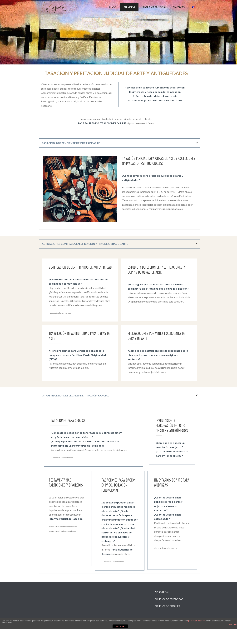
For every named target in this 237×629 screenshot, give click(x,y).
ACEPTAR (120, 626)
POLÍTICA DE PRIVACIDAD (169, 599)
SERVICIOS (129, 7)
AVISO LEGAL (162, 592)
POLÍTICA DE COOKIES (167, 606)
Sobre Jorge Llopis (154, 7)
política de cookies (196, 621)
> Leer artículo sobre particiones (62, 531)
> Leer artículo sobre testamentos (63, 527)
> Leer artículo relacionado (60, 313)
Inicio (112, 7)
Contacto (179, 7)
